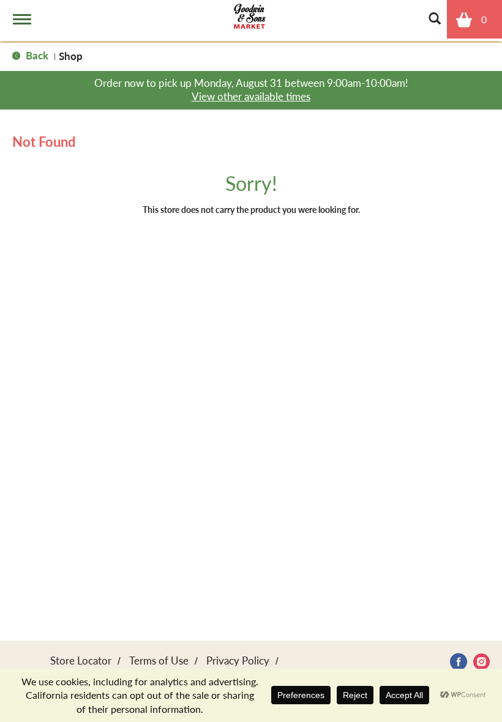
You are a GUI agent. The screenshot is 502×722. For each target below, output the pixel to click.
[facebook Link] (458, 662)
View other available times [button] (251, 96)
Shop (71, 55)
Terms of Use (159, 660)
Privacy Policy (237, 660)
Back (35, 55)
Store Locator (80, 660)
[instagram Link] (481, 662)
